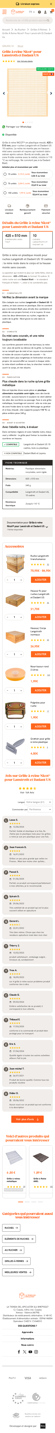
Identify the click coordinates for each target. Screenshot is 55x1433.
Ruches (9, 1227)
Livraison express (30, 3)
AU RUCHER (11, 1250)
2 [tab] (25, 122)
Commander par (20, 809)
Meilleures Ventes (16, 1272)
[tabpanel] (27, 94)
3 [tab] (27, 122)
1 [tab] (23, 122)
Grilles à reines (14, 1261)
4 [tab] (29, 122)
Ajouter (40, 579)
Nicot (20, 46)
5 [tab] (32, 122)
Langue (21, 802)
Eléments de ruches (17, 1238)
